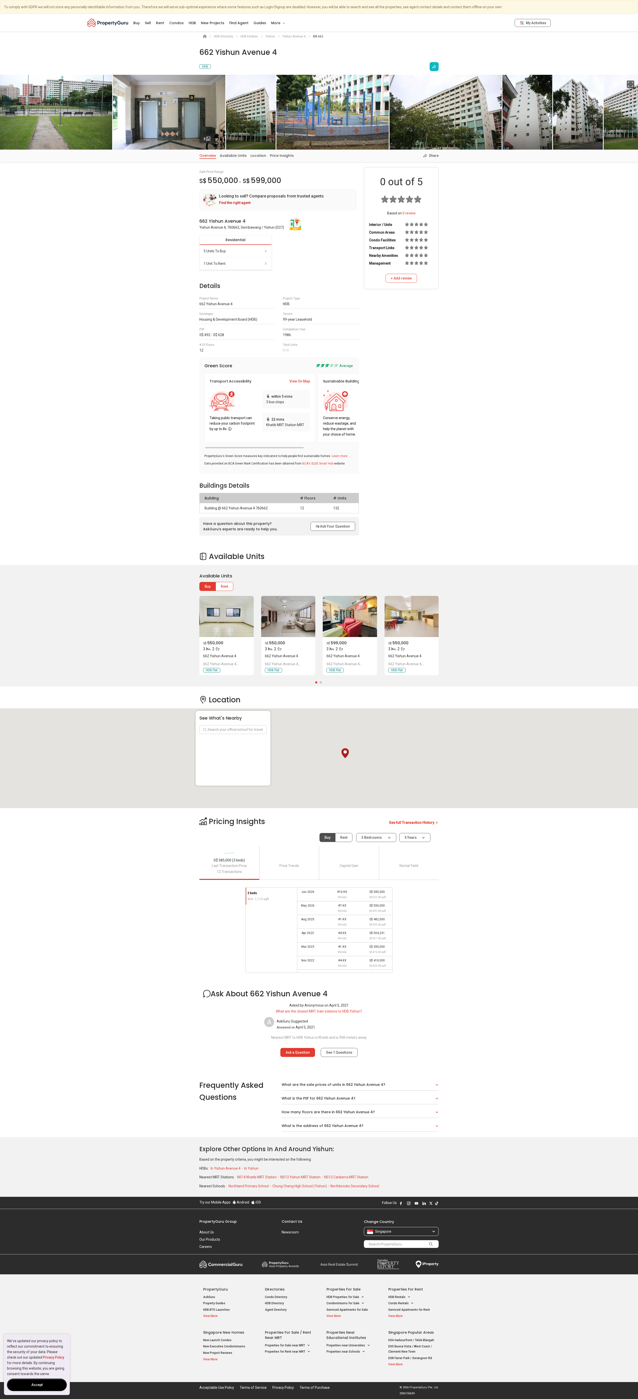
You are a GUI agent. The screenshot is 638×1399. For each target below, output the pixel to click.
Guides (259, 22)
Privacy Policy (53, 1357)
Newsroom (290, 1232)
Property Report (388, 1264)
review (409, 213)
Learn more (339, 456)
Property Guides (214, 1303)
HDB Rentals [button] (397, 1297)
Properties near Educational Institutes (346, 1335)
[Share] (434, 66)
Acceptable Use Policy (216, 1388)
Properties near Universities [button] (346, 1345)
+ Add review (401, 278)
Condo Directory (276, 1297)
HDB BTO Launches (216, 1309)
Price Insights (282, 155)
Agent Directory (276, 1309)
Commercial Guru (220, 1264)
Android (242, 1202)
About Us (206, 1232)
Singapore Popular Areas (411, 1332)
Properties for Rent (405, 1289)
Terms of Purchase (315, 1388)
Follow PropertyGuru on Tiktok (437, 1203)
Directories (275, 1289)
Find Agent (238, 22)
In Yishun (251, 1168)
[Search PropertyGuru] (431, 1244)
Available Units (233, 155)
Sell (148, 22)
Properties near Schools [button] (343, 1351)
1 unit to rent (215, 264)
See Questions (339, 1052)
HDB (192, 22)
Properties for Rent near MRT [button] (285, 1351)
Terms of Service (253, 1388)
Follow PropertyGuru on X (431, 1203)
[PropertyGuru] (107, 23)
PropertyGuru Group (218, 1221)
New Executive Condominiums (224, 1346)
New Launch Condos (217, 1340)
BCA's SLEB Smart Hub (317, 463)
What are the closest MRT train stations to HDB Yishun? (319, 1011)
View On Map (299, 381)
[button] (345, 753)
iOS (258, 1202)
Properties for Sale (343, 1289)
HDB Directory (274, 1303)
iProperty (427, 1264)
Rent (160, 22)
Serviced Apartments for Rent (409, 1309)
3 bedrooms (372, 837)
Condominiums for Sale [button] (343, 1303)
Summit (339, 1264)
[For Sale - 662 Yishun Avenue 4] (226, 616)
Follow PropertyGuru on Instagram (409, 1203)
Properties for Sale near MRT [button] (285, 1345)
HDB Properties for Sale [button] (343, 1297)
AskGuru (209, 1297)
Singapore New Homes (223, 1332)
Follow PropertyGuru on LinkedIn (424, 1203)
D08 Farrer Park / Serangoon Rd (410, 1358)
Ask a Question (298, 1052)
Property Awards (280, 1264)
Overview (207, 155)
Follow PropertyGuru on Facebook (401, 1203)
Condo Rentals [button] (398, 1303)
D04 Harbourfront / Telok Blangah (411, 1340)
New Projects (212, 22)
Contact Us (292, 1221)
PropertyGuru (215, 1289)
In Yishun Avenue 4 (226, 1168)
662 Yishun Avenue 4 (219, 656)
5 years (410, 837)
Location (258, 155)
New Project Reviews (217, 1353)
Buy (136, 22)
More (276, 22)
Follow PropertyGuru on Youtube (416, 1203)
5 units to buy (215, 251)
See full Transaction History (412, 823)
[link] (277, 199)
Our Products (209, 1239)
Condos (176, 22)
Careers (205, 1247)
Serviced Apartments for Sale (347, 1309)
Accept (37, 1385)
